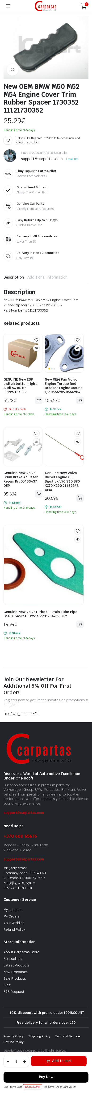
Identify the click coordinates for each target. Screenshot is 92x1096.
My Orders (12, 916)
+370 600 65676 (20, 836)
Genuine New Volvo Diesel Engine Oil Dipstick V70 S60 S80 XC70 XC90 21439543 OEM (62, 481)
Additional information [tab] (47, 277)
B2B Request (14, 992)
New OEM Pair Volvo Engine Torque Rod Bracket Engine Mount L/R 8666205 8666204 (63, 385)
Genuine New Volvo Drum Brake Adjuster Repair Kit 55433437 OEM (21, 479)
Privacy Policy (14, 1036)
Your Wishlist (14, 923)
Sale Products (15, 978)
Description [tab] (14, 277)
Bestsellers (13, 959)
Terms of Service (67, 1036)
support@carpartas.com (24, 813)
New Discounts (15, 972)
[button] (12, 70)
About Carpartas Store (21, 952)
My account (13, 910)
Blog (7, 985)
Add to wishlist (8, 140)
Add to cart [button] (80, 400)
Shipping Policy (39, 1036)
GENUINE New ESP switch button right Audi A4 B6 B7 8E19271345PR (20, 385)
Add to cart (62, 1061)
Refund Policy (14, 929)
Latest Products (16, 965)
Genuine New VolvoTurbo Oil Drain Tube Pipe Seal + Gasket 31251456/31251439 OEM (40, 614)
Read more (38, 400)
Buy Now (46, 1077)
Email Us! (72, 159)
